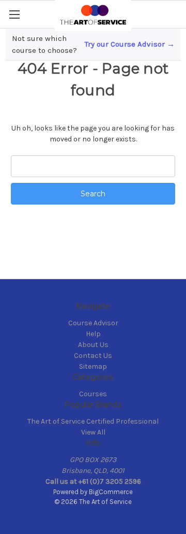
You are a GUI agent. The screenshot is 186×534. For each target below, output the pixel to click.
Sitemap (93, 366)
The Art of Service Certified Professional (93, 421)
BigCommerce (111, 492)
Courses (93, 393)
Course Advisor (93, 323)
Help (93, 333)
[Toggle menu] (14, 14)
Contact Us (93, 355)
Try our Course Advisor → (130, 44)
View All (93, 432)
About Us (93, 344)
